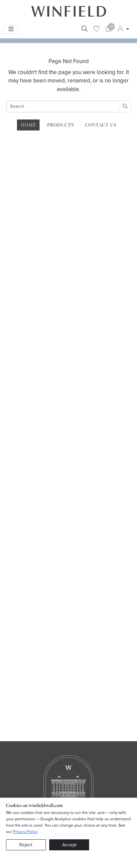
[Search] (84, 29)
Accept (69, 844)
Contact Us (100, 125)
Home (28, 125)
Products (60, 125)
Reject (25, 844)
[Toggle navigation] (11, 29)
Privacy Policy (25, 831)
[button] (123, 29)
